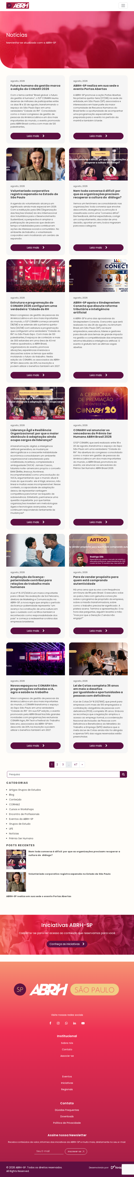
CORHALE (14, 804)
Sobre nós (67, 1043)
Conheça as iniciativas (65, 944)
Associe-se (67, 1055)
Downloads (67, 1116)
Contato (67, 1049)
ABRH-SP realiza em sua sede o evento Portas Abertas (39, 896)
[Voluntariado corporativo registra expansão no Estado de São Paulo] (16, 882)
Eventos (67, 1076)
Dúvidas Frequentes (67, 1110)
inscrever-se (74, 1151)
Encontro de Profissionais (24, 814)
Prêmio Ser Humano (21, 838)
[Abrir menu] (123, 5)
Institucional (67, 1036)
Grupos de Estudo (20, 824)
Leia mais (33, 136)
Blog (11, 794)
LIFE (11, 828)
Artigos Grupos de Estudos (25, 790)
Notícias (14, 833)
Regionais (67, 1089)
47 (75, 764)
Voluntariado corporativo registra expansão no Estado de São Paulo (69, 873)
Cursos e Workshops (21, 809)
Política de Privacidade (67, 1123)
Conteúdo (15, 799)
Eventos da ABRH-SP (21, 819)
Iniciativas (67, 1083)
